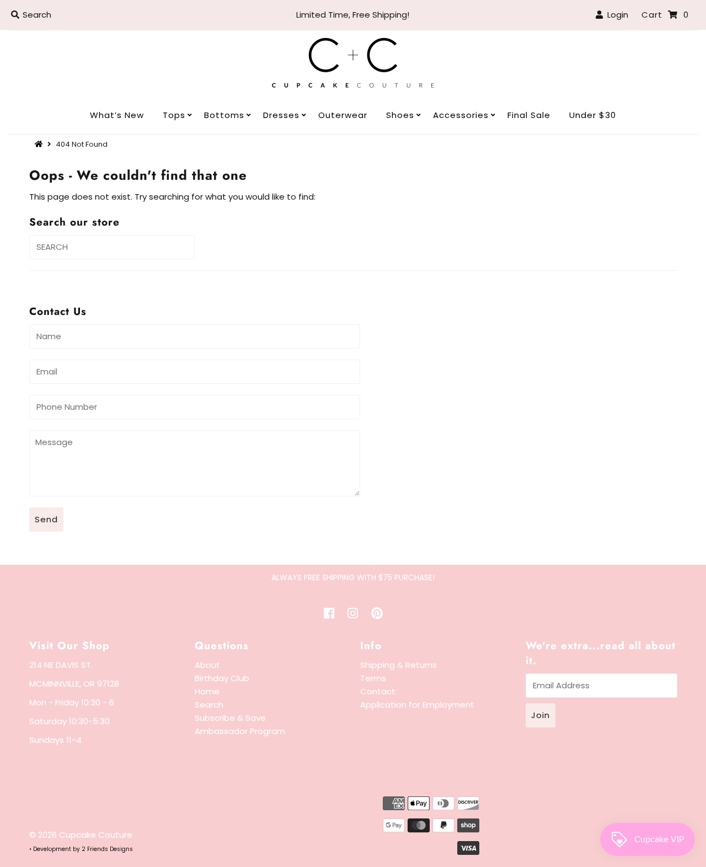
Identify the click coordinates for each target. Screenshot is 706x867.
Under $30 (592, 115)
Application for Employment (417, 704)
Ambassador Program (240, 731)
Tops (174, 115)
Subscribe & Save (230, 718)
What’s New (117, 115)
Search (209, 704)
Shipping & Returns (398, 665)
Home (207, 691)
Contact (377, 691)
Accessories (461, 115)
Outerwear (342, 115)
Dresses (281, 115)
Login (615, 14)
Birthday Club (222, 678)
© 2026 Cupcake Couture (80, 835)
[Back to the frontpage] (40, 144)
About (207, 665)
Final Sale (528, 115)
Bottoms (224, 115)
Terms (373, 678)
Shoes (400, 115)
